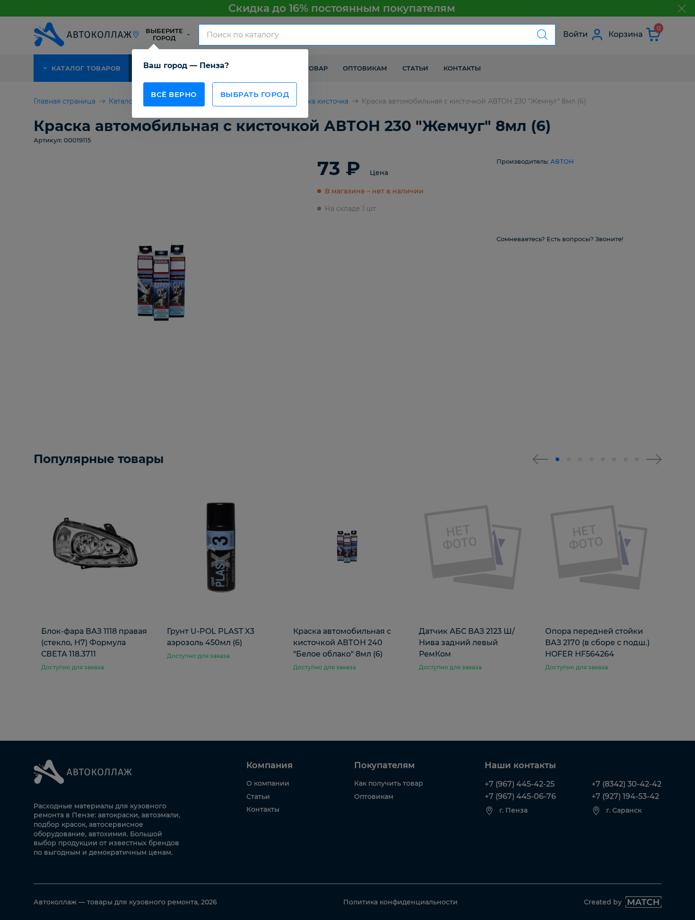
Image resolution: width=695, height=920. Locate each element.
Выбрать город (254, 94)
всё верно (174, 94)
